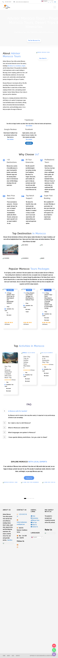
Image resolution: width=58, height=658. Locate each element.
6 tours (10, 254)
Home (33, 516)
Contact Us (35, 527)
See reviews (29, 126)
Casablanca (18, 66)
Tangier (23, 66)
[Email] (54, 646)
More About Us (43, 58)
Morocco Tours (35, 520)
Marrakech (10, 66)
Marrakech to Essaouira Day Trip (45, 359)
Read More (9, 540)
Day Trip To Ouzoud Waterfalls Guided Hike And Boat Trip (8, 372)
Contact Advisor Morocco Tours (15, 92)
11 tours (29, 244)
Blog (13, 655)
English (35, 537)
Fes (14, 66)
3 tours (47, 258)
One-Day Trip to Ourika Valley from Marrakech (26, 362)
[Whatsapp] (54, 650)
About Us (34, 524)
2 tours (10, 258)
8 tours (47, 244)
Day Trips (34, 522)
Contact (18, 655)
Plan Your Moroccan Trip (34, 40)
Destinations (35, 518)
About (8, 655)
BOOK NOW (29, 143)
